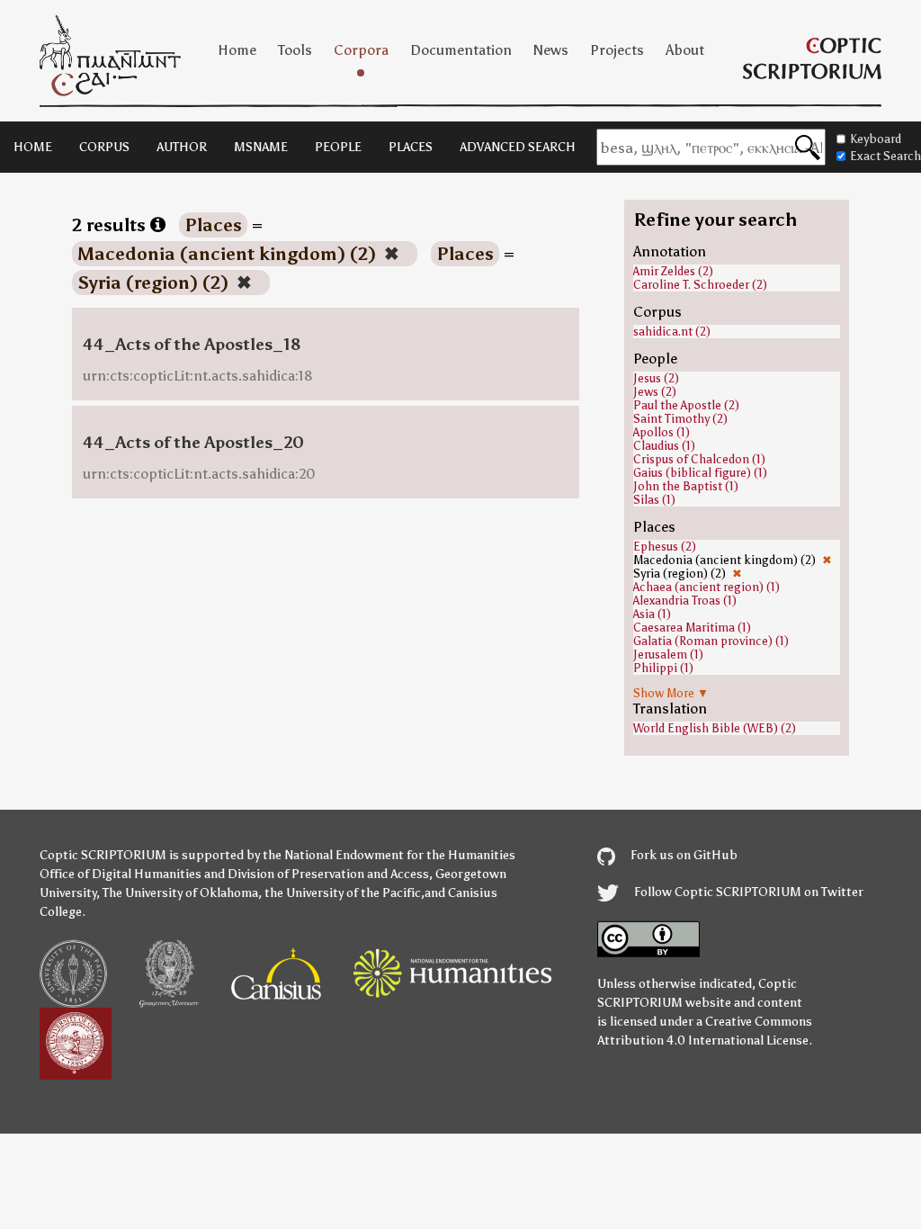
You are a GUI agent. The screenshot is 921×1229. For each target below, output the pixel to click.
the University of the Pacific (342, 893)
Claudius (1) (664, 446)
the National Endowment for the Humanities (389, 855)
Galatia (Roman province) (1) (711, 641)
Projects (617, 49)
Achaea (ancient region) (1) (706, 587)
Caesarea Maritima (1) (692, 627)
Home (237, 49)
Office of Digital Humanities (120, 874)
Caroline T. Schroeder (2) (700, 285)
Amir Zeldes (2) (673, 271)
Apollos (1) (661, 432)
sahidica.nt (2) (672, 331)
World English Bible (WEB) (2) (714, 728)
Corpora (361, 49)
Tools (295, 49)
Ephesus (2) (664, 546)
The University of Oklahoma (180, 893)
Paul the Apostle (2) (686, 405)
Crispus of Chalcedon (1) (699, 459)
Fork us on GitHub (683, 855)
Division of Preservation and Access (328, 874)
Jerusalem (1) (668, 654)
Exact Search (885, 156)
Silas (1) (654, 500)
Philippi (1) (663, 668)
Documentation (461, 49)
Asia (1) (652, 614)
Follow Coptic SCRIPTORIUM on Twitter (747, 892)
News (550, 49)
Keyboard (875, 139)
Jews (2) (654, 392)
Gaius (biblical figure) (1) (700, 473)
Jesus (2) (656, 378)
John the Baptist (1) (685, 486)
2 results (111, 225)
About (685, 49)
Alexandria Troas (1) (685, 600)
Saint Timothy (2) (680, 419)
